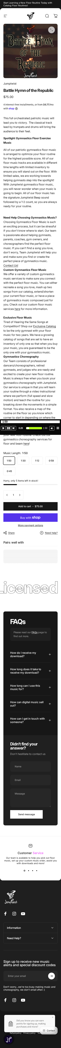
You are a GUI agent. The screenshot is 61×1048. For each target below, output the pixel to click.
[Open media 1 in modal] (51, 29)
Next (13, 428)
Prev (3, 428)
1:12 (37, 460)
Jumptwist (9, 83)
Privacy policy (29, 1033)
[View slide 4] (37, 871)
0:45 (9, 471)
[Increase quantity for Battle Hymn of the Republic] (19, 495)
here (17, 309)
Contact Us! (10, 265)
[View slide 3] (32, 871)
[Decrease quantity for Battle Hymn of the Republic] (7, 495)
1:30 (23, 460)
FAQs (34, 632)
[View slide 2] (28, 871)
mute (51, 428)
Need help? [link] (51, 532)
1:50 (9, 460)
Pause (8, 428)
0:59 (51, 460)
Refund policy (15, 1033)
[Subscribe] (51, 976)
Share (11, 532)
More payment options (30, 525)
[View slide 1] (24, 871)
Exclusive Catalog (44, 326)
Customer (30, 853)
